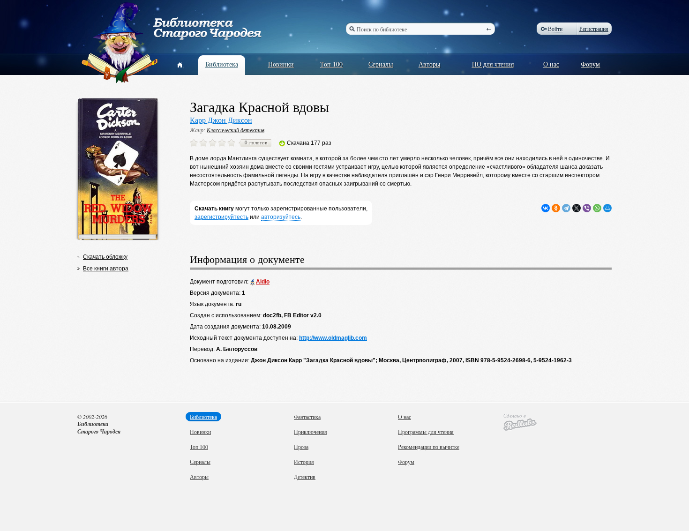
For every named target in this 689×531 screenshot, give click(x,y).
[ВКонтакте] (545, 208)
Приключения (310, 431)
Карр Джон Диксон (221, 120)
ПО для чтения (493, 64)
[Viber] (587, 208)
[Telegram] (566, 208)
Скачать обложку (105, 257)
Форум (590, 64)
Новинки (281, 64)
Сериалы (380, 64)
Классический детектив (235, 130)
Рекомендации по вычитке (428, 446)
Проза (301, 446)
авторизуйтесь (280, 217)
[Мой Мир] (607, 208)
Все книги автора (105, 268)
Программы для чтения (426, 431)
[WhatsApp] (597, 208)
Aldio (263, 281)
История (304, 461)
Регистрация (593, 28)
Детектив (304, 476)
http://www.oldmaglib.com (333, 338)
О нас (551, 64)
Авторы (429, 64)
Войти (555, 28)
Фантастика (307, 416)
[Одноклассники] (556, 208)
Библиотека (221, 64)
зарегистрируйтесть (221, 217)
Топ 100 (331, 64)
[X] (576, 208)
